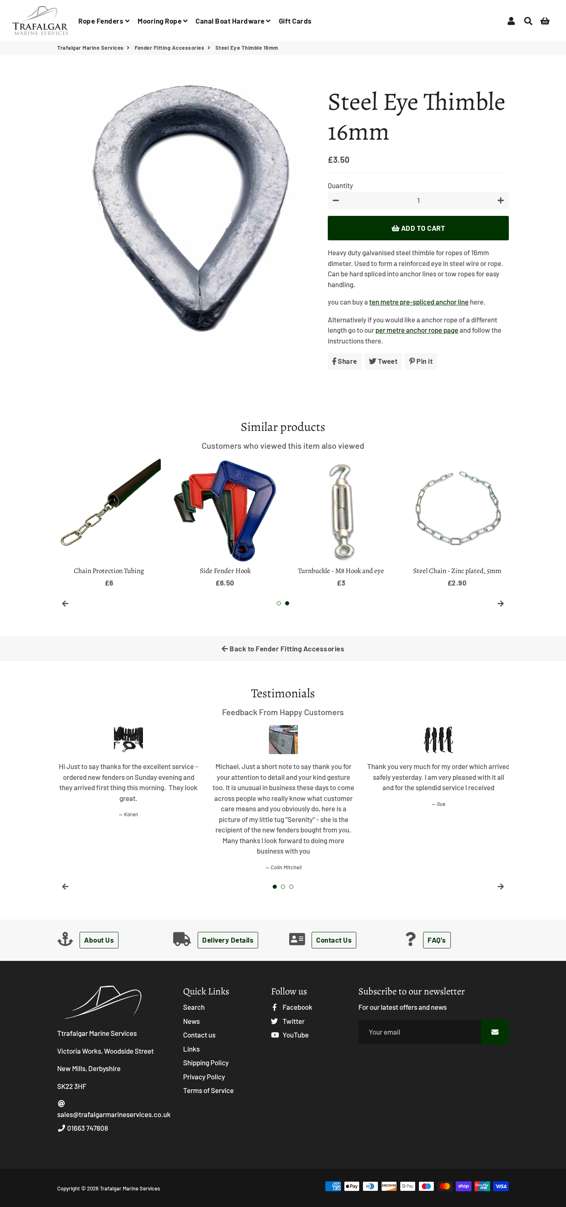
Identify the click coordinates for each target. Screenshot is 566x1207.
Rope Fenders (101, 21)
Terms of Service (208, 1090)
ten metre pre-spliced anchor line (419, 302)
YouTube (295, 1034)
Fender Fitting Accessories (169, 47)
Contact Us (334, 940)
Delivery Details (228, 940)
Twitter (293, 1021)
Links (191, 1049)
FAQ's (437, 940)
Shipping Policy (206, 1062)
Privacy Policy (204, 1076)
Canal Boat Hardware (231, 21)
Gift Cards (295, 21)
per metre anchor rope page (416, 330)
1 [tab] (279, 603)
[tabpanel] (457, 523)
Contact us (199, 1034)
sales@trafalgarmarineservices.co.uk (114, 1114)
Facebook (296, 1007)
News (191, 1021)
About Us (99, 940)
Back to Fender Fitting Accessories (286, 648)
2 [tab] (287, 603)
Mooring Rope (160, 21)
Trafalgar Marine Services (90, 47)
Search (194, 1007)
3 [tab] (291, 887)
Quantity (340, 185)
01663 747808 (87, 1128)
